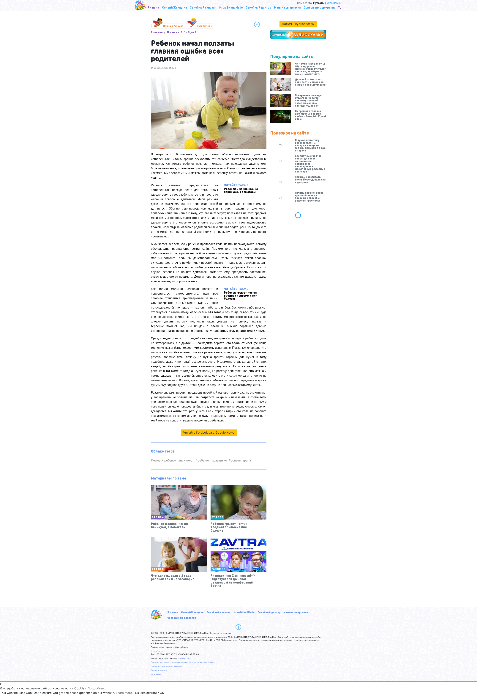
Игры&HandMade (244, 612)
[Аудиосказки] (298, 34)
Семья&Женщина (192, 612)
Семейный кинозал (218, 612)
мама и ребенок (164, 460)
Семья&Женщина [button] (174, 7)
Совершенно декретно (181, 617)
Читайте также (241, 188)
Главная (157, 32)
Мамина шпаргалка (295, 612)
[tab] (298, 215)
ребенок (204, 460)
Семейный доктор (269, 612)
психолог (187, 460)
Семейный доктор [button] (258, 7)
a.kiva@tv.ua (157, 651)
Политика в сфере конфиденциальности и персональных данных (183, 662)
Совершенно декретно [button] (320, 7)
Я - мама (173, 32)
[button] (339, 7)
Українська (334, 2)
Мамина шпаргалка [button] (287, 7)
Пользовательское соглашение (166, 666)
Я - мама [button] (153, 7)
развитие (220, 460)
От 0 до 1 (190, 32)
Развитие (218, 569)
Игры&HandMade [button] (231, 7)
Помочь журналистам (298, 24)
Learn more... (125, 693)
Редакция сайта (159, 670)
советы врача (241, 460)
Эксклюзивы (205, 26)
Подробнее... (97, 688)
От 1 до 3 (158, 569)
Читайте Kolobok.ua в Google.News (208, 432)
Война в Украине (173, 26)
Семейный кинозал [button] (203, 7)
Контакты (156, 674)
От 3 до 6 (158, 517)
